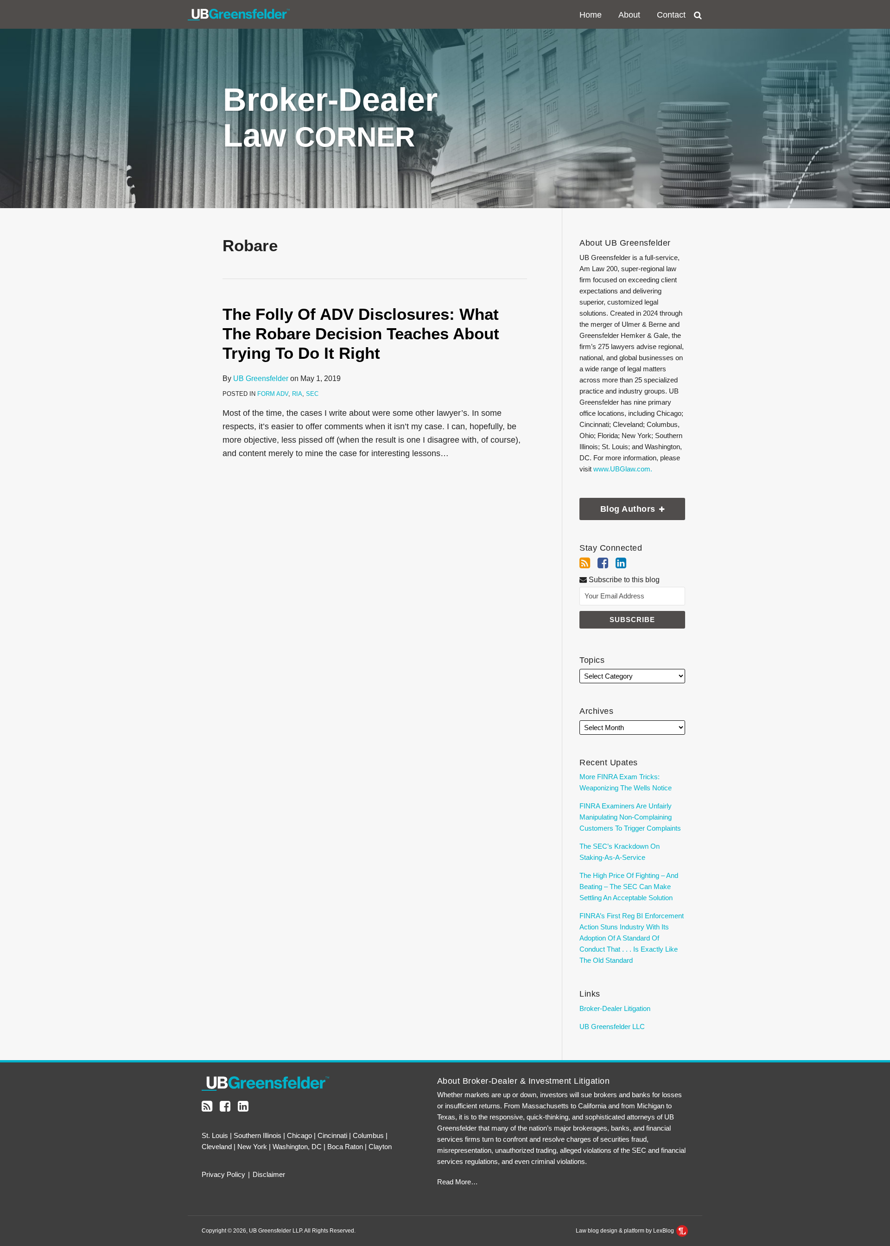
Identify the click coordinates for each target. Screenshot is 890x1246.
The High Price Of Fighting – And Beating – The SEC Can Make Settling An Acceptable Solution (628, 886)
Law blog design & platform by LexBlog (625, 1230)
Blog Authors (618, 506)
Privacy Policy (223, 1174)
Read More (454, 1182)
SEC (312, 393)
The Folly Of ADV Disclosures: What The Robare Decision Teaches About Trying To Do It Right (360, 333)
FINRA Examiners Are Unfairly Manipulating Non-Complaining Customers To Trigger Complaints (630, 817)
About (629, 14)
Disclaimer (269, 1174)
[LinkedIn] (621, 563)
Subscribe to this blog (623, 580)
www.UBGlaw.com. (622, 469)
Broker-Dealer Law (330, 117)
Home (590, 14)
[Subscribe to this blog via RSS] (584, 563)
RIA (297, 393)
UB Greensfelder (260, 378)
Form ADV (272, 393)
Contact (671, 14)
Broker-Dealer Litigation (614, 1008)
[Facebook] (603, 563)
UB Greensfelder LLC (612, 1026)
